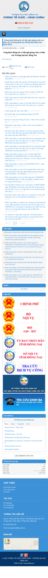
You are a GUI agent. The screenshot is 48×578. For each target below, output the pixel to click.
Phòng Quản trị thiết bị (12, 449)
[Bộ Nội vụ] (24, 316)
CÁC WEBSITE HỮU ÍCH (24, 456)
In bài (6, 67)
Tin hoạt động (9, 505)
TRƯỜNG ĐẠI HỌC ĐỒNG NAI (24, 420)
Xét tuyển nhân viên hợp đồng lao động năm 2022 (22, 114)
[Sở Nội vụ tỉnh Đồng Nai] (24, 355)
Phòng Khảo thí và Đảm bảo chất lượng (17, 437)
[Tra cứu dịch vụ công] (24, 368)
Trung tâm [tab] (20, 424)
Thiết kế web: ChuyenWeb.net (24, 563)
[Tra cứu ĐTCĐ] (24, 402)
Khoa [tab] (13, 424)
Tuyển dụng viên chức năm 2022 (16, 111)
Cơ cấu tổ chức (10, 489)
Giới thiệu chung (10, 487)
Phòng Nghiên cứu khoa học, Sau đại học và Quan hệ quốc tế (23, 442)
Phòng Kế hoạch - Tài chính (13, 434)
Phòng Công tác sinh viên (13, 446)
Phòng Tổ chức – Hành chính (14, 427)
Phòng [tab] (6, 424)
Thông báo (8, 503)
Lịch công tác (9, 507)
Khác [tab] (28, 424)
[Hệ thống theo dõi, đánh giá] (24, 384)
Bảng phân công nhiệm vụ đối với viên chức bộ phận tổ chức (24, 232)
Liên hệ (7, 492)
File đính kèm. (7, 59)
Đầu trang (30, 67)
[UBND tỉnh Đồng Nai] (24, 342)
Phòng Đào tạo (9, 431)
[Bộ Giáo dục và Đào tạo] (24, 329)
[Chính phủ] (24, 303)
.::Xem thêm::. (24, 289)
